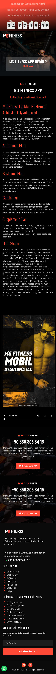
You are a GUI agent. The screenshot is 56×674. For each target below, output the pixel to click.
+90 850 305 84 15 (28, 441)
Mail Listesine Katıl (28, 651)
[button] (28, 466)
